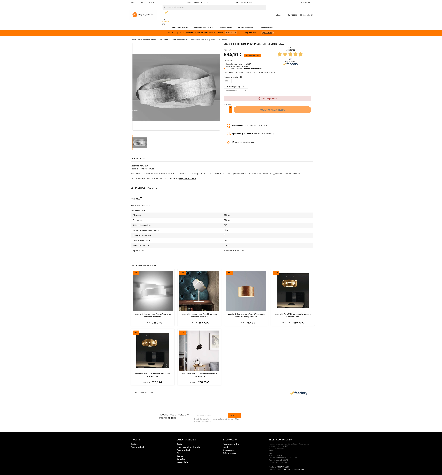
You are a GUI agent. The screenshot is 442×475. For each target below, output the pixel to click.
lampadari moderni (187, 178)
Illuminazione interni (179, 27)
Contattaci (181, 459)
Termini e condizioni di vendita (188, 447)
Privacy (179, 453)
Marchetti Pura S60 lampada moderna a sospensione (152, 374)
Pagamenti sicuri (137, 447)
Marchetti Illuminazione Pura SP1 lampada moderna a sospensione (246, 315)
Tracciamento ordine (231, 444)
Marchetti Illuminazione (252, 69)
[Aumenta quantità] (230, 108)
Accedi (225, 447)
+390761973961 (283, 467)
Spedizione (135, 444)
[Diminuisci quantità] (230, 111)
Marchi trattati (266, 27)
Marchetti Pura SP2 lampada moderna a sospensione (199, 374)
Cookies (180, 456)
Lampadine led (225, 27)
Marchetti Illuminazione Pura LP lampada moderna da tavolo (199, 315)
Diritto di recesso (229, 453)
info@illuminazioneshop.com (293, 469)
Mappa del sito (182, 462)
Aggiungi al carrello (272, 109)
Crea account (228, 450)
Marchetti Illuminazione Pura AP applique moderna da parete (153, 315)
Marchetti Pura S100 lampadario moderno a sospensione (293, 315)
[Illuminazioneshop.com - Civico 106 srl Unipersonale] (143, 15)
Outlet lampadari (245, 27)
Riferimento (136, 205)
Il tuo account (230, 440)
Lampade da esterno (203, 27)
